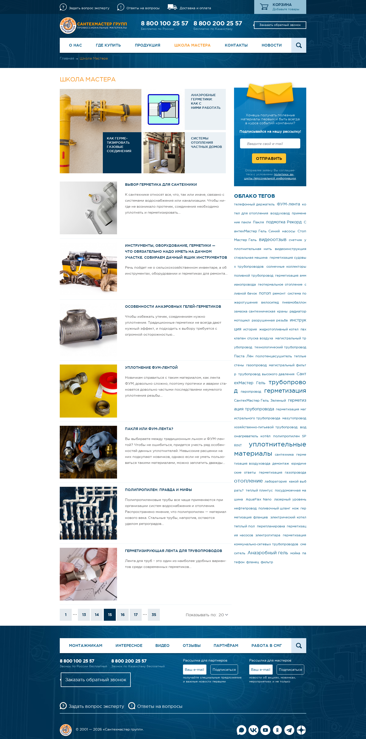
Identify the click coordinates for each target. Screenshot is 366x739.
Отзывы (192, 645)
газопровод (256, 365)
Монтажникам (85, 645)
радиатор (298, 311)
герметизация (285, 390)
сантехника (284, 454)
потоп (265, 293)
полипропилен (286, 436)
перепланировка (271, 526)
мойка (295, 553)
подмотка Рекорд (284, 222)
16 (123, 615)
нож (295, 508)
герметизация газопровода (282, 472)
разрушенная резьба (270, 320)
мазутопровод (294, 418)
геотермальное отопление (280, 284)
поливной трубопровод (253, 275)
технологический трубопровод (280, 347)
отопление (248, 481)
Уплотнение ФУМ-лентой (151, 368)
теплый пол (244, 526)
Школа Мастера (192, 45)
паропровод (251, 391)
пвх (303, 329)
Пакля (258, 222)
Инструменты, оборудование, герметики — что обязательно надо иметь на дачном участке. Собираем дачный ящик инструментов (176, 251)
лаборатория (276, 481)
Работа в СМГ (266, 645)
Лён (249, 356)
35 (154, 615)
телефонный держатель (254, 204)
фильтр (267, 562)
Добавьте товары (286, 9)
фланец (252, 562)
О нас (75, 45)
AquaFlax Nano (259, 499)
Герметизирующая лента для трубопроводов (173, 551)
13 (84, 615)
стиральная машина (251, 257)
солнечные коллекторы (286, 266)
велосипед (270, 302)
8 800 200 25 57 (217, 23)
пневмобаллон (294, 302)
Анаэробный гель (267, 552)
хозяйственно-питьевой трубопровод (266, 427)
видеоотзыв (273, 239)
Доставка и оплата (195, 8)
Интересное (129, 645)
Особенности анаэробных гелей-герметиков (173, 306)
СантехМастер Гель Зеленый (260, 400)
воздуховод (280, 213)
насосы (288, 231)
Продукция (147, 45)
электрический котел (288, 517)
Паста (239, 356)
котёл (265, 436)
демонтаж (280, 463)
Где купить (108, 45)
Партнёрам (226, 645)
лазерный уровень (290, 499)
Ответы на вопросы (143, 8)
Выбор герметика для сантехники (161, 184)
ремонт (279, 293)
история (250, 329)
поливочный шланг (274, 508)
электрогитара (267, 535)
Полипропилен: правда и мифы (158, 490)
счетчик (295, 240)
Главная (67, 58)
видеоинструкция (290, 249)
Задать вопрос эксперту (89, 8)
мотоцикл (242, 320)
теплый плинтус (259, 490)
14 (97, 615)
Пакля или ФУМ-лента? (149, 429)
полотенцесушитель (273, 356)
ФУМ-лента (288, 204)
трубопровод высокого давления (266, 374)
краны (282, 311)
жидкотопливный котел (279, 329)
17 (136, 615)
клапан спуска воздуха (253, 338)
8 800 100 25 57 (164, 23)
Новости (272, 45)
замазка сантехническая (254, 311)
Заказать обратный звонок (280, 25)
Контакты (236, 45)
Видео (162, 645)
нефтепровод (245, 508)
